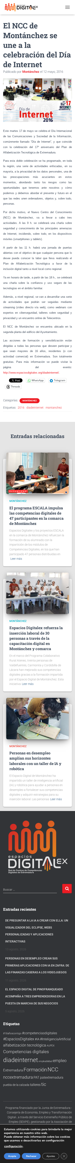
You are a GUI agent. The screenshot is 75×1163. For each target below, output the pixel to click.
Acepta (12, 1156)
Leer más (16, 558)
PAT (36, 1077)
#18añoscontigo (12, 1033)
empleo (59, 1060)
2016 (21, 407)
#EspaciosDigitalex (18, 1039)
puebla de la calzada (16, 1085)
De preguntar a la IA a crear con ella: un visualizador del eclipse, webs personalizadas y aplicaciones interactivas (36, 931)
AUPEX (50, 1045)
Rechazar (31, 1156)
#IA (37, 1039)
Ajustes (50, 1156)
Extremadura (13, 1070)
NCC (53, 1069)
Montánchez (29, 400)
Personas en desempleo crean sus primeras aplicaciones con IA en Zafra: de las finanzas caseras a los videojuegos (37, 965)
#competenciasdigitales (39, 1033)
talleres (35, 1085)
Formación (35, 1070)
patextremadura (51, 1077)
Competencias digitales (26, 1051)
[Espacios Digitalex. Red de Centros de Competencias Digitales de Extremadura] (23, 7)
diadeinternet (35, 407)
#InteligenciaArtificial (55, 1039)
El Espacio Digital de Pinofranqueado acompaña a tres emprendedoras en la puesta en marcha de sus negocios (35, 996)
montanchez (54, 407)
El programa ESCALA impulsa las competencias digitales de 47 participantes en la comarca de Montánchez (36, 515)
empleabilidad (45, 1061)
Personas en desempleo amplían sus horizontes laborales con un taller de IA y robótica (35, 760)
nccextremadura (18, 1077)
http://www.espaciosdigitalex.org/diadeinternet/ (31, 372)
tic (43, 1084)
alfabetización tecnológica (24, 1045)
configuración (13, 1146)
